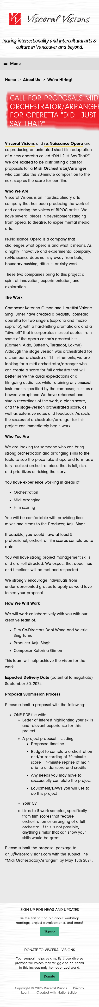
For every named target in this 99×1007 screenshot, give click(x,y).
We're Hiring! (59, 79)
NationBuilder (67, 992)
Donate (49, 976)
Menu (15, 63)
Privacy (78, 988)
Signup (49, 931)
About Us (31, 79)
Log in (26, 992)
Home (10, 79)
